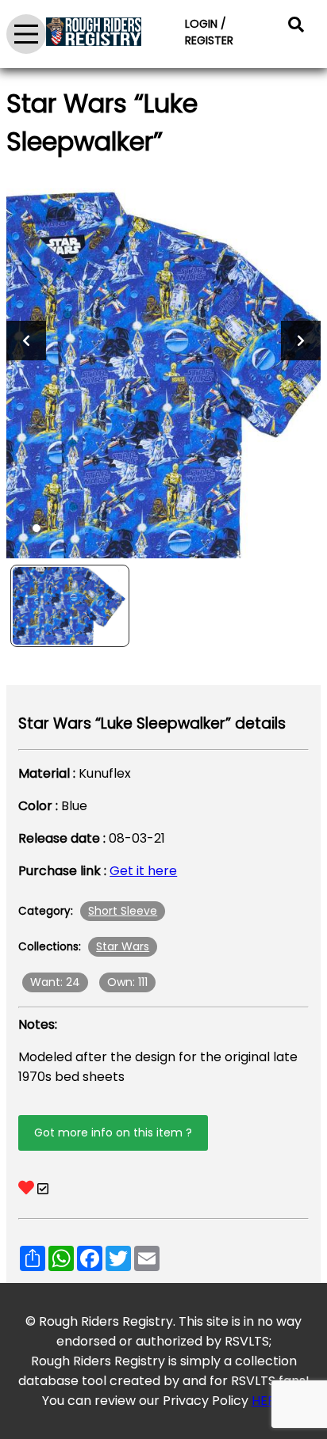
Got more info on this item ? (113, 1132)
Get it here (143, 871)
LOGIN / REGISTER (209, 32)
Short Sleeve (122, 911)
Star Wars (122, 946)
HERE (267, 1400)
